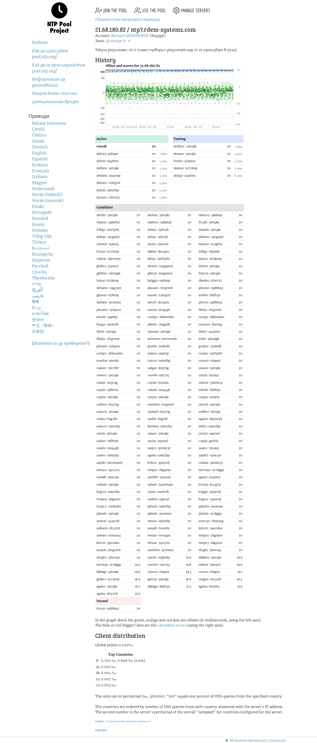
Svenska (40, 230)
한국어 (38, 319)
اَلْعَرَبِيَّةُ (37, 289)
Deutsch (40, 146)
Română (40, 218)
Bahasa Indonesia (49, 123)
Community (277, 741)
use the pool (153, 9)
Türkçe (39, 242)
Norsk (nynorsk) (48, 200)
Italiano (40, 176)
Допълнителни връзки (55, 101)
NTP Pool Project (59, 18)
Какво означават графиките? (135, 721)
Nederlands (43, 188)
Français (40, 170)
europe (116, 41)
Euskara (40, 164)
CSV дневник (111, 721)
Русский (40, 266)
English (39, 153)
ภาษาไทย (40, 313)
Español (40, 159)
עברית (36, 283)
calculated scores (171, 625)
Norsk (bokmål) (47, 194)
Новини (40, 42)
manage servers (195, 9)
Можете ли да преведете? (61, 343)
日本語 (38, 331)
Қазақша (41, 260)
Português (42, 212)
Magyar (39, 182)
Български (42, 254)
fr (124, 41)
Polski (38, 206)
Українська (43, 277)
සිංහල (37, 307)
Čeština (39, 135)
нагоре (101, 730)
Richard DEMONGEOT (130, 35)
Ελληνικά (40, 248)
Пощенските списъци (54, 93)
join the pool (114, 9)
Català (38, 129)
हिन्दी (35, 301)
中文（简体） (44, 325)
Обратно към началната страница (127, 19)
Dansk (38, 141)
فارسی (37, 295)
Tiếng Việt (42, 236)
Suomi (38, 224)
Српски (39, 272)
